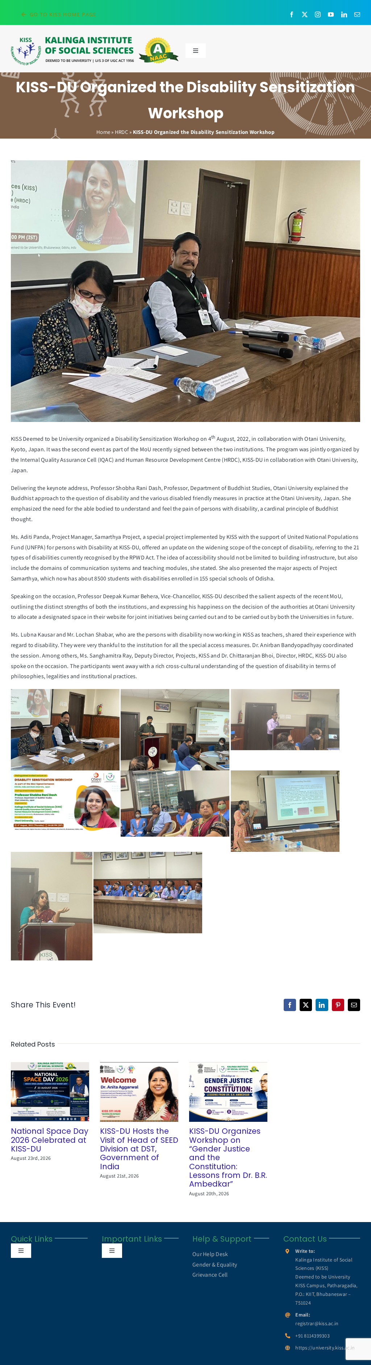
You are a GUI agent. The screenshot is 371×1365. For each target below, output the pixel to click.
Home (103, 131)
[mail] (357, 14)
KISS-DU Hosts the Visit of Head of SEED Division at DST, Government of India (129, 1092)
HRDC (121, 131)
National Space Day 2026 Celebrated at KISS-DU (40, 1092)
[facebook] (292, 14)
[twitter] (305, 14)
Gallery (60, 1092)
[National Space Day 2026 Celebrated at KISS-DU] (50, 1092)
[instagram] (318, 14)
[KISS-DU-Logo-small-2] (95, 38)
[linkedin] (344, 14)
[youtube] (331, 14)
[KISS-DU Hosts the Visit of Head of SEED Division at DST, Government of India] (139, 1092)
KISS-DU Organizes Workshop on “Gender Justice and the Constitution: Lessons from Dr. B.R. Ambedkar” (218, 1092)
